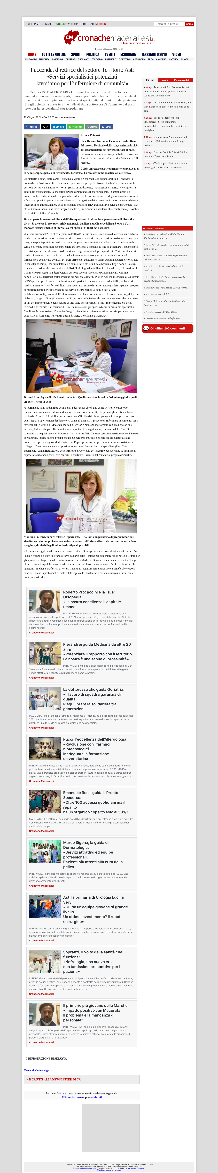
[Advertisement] (110, 1128)
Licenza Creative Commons (133, 1168)
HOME (32, 54)
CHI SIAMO (34, 24)
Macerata (44, 59)
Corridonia (139, 59)
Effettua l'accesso (72, 1097)
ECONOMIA (128, 54)
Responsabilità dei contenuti (84, 1168)
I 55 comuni (31, 59)
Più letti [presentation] (150, 79)
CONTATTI (47, 24)
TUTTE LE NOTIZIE (54, 54)
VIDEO (176, 54)
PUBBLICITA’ (62, 24)
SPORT (76, 54)
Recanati (70, 59)
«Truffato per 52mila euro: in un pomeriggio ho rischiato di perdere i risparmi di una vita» (165, 167)
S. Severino (125, 59)
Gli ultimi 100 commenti (167, 328)
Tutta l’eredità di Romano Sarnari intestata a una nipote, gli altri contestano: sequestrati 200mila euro (166, 91)
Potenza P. (110, 59)
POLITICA (92, 54)
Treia (151, 59)
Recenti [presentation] (164, 79)
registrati (96, 1097)
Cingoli (185, 59)
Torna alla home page (36, 1070)
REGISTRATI (87, 24)
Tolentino (97, 59)
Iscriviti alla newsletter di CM (54, 1079)
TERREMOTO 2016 (154, 54)
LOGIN (75, 24)
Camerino (161, 59)
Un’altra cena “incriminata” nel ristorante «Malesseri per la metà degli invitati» (165, 141)
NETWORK (101, 24)
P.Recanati (83, 59)
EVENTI (110, 54)
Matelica (173, 59)
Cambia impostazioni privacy (109, 1170)
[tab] (150, 80)
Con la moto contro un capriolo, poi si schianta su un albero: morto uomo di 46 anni (167, 106)
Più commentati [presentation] (181, 79)
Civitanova (57, 59)
